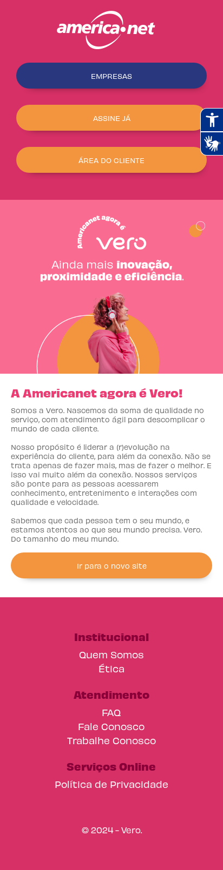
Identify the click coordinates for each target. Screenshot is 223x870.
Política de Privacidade (111, 784)
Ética (111, 668)
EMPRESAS (111, 75)
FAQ (111, 712)
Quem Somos (111, 654)
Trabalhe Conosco (111, 740)
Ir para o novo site (112, 565)
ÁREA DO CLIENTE (111, 160)
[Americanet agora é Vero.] (111, 30)
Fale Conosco (111, 726)
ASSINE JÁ (111, 118)
